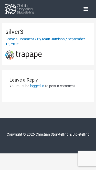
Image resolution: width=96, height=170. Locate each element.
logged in (37, 86)
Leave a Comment (19, 39)
